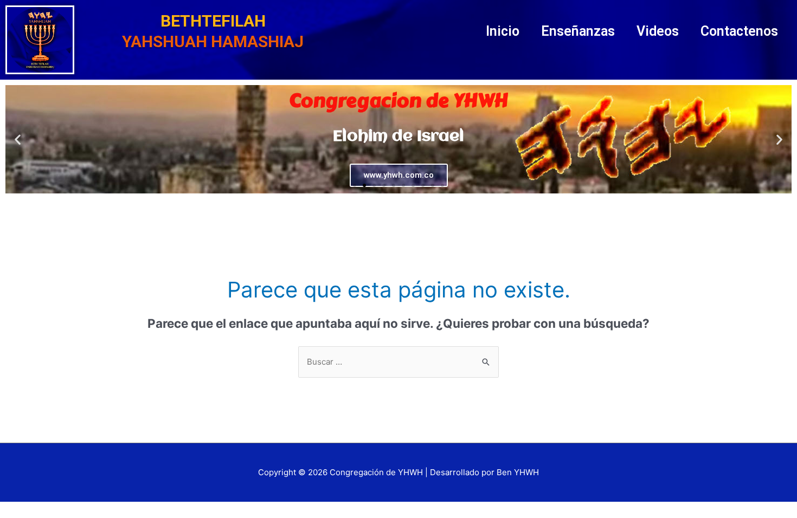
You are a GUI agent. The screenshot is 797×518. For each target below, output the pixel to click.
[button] (354, 185)
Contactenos (739, 31)
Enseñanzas (578, 31)
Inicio (502, 31)
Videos (658, 31)
